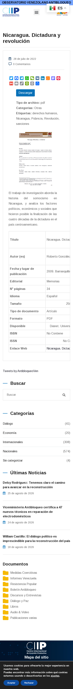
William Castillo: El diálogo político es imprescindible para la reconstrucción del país (36, 539)
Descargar (25, 92)
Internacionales (13, 442)
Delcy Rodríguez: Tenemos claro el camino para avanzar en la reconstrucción (34, 485)
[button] (37, 12)
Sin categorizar (13, 460)
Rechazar (29, 682)
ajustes (55, 676)
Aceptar (11, 682)
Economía (9, 432)
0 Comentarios (22, 64)
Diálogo (8, 423)
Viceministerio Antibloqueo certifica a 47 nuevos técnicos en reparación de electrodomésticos (32, 512)
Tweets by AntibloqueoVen (20, 371)
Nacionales (10, 451)
